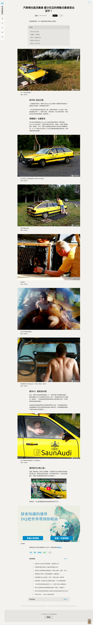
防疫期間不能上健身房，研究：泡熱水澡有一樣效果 (49, 577)
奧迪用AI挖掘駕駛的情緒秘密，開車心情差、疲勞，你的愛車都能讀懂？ (51, 571)
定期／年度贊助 (62, 538)
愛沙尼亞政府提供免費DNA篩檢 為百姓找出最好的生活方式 (51, 591)
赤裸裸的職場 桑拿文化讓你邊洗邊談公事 (46, 567)
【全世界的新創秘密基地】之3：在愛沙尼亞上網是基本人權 (51, 584)
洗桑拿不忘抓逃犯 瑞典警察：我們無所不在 (47, 564)
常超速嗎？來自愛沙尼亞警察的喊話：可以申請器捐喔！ (50, 581)
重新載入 (49, 617)
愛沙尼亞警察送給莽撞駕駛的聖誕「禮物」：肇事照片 (50, 587)
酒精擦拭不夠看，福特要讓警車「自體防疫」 (47, 574)
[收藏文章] (49, 15)
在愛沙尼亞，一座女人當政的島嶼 (44, 594)
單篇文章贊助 (33, 538)
